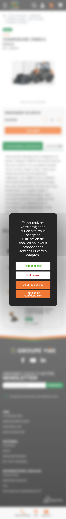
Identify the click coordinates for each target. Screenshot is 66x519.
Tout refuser (32, 275)
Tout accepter (33, 265)
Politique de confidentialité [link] (33, 294)
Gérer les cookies (33, 284)
